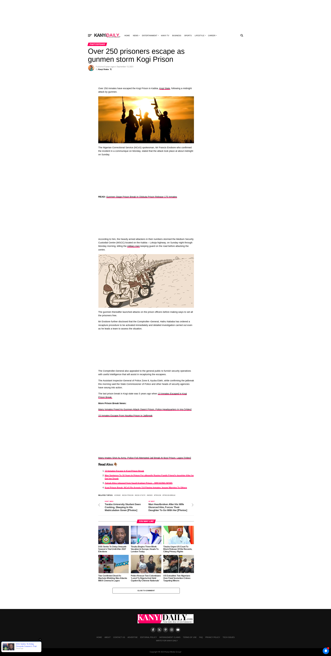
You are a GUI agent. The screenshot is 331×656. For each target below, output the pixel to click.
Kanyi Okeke (103, 69)
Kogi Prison (128, 495)
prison (158, 495)
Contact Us (119, 637)
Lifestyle (199, 35)
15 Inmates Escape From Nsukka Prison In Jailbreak (125, 415)
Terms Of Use (190, 637)
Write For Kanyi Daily (167, 641)
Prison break (169, 495)
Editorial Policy (148, 637)
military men (133, 246)
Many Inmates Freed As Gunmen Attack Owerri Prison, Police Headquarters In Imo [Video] (144, 409)
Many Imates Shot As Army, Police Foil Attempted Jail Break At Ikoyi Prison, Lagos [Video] (144, 458)
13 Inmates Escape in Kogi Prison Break (124, 471)
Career (211, 35)
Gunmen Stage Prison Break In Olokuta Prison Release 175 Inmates (141, 196)
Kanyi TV (165, 35)
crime (118, 495)
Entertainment (149, 35)
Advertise (132, 637)
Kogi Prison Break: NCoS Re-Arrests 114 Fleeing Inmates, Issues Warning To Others (146, 488)
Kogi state (140, 495)
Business (176, 35)
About (107, 637)
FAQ (201, 637)
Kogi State (164, 88)
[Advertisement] (165, 16)
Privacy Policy (212, 637)
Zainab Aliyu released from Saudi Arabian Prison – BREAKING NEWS (138, 483)
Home (127, 35)
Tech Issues (229, 637)
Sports (188, 35)
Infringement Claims (169, 637)
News (135, 35)
